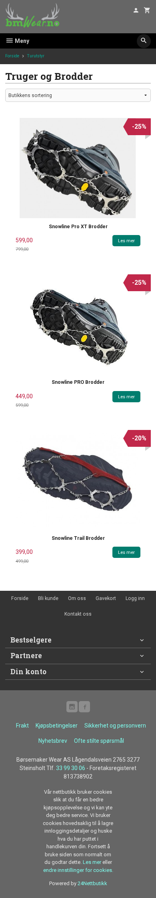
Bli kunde (48, 598)
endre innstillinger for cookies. (78, 870)
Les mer (92, 862)
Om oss (77, 598)
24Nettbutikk (92, 883)
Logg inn (135, 598)
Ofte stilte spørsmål (99, 741)
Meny (21, 41)
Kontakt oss (78, 614)
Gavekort (106, 598)
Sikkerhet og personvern (115, 725)
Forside (12, 56)
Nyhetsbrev (52, 741)
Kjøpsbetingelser (57, 725)
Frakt (22, 725)
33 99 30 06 (70, 768)
